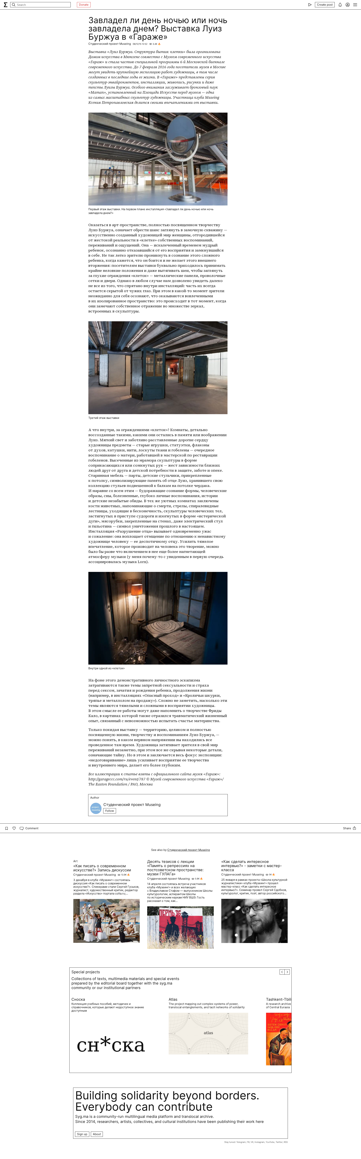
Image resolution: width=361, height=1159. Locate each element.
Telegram (241, 1142)
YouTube (270, 1142)
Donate (84, 4)
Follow (109, 811)
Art (75, 861)
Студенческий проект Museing (109, 43)
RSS (286, 1142)
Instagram (260, 1142)
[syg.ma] (6, 4)
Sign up (82, 1134)
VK (252, 1142)
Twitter (279, 1142)
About (97, 1134)
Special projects (85, 972)
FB (248, 1142)
